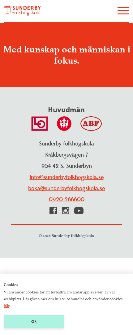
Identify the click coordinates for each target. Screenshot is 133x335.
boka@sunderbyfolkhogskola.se (66, 188)
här (6, 305)
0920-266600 (66, 199)
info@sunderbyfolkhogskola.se (67, 177)
